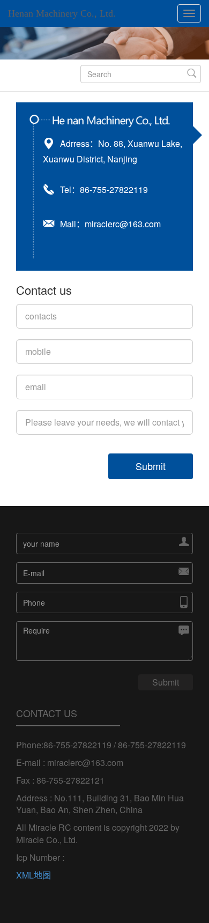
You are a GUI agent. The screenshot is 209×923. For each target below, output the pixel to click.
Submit (151, 466)
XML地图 (33, 875)
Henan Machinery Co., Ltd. (62, 13)
